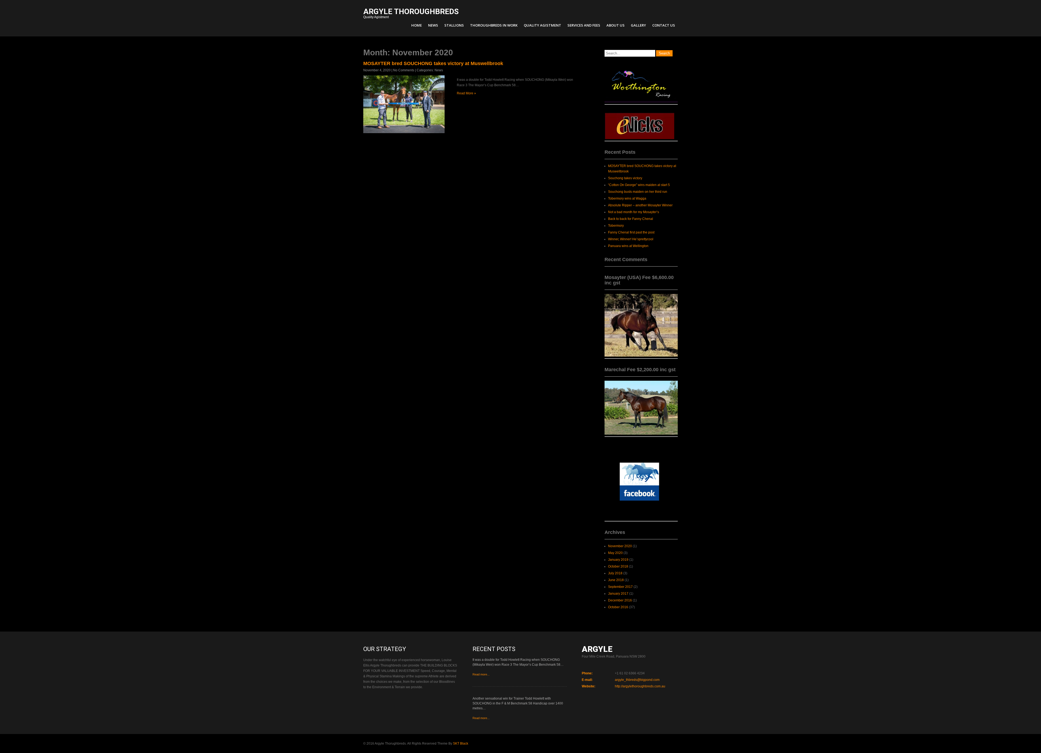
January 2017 (618, 593)
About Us (615, 25)
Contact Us (663, 25)
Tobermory (616, 225)
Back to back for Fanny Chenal (630, 219)
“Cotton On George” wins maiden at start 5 (639, 185)
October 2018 (618, 566)
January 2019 (618, 560)
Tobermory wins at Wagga (627, 198)
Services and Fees (583, 25)
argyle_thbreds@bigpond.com (637, 680)
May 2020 (615, 553)
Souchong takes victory (625, 178)
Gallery (638, 25)
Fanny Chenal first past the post (631, 232)
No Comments (403, 70)
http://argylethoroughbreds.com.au (640, 686)
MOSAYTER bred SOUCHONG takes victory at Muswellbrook (433, 63)
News (433, 25)
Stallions (454, 25)
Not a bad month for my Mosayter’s (633, 212)
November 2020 (620, 546)
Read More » (466, 93)
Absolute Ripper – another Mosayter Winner (640, 205)
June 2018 (616, 580)
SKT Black (460, 743)
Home (416, 25)
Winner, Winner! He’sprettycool (630, 239)
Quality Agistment (411, 14)
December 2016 (620, 600)
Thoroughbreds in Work (494, 25)
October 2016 (618, 607)
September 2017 (620, 587)
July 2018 (615, 573)
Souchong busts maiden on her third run (637, 192)
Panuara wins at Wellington (628, 246)
